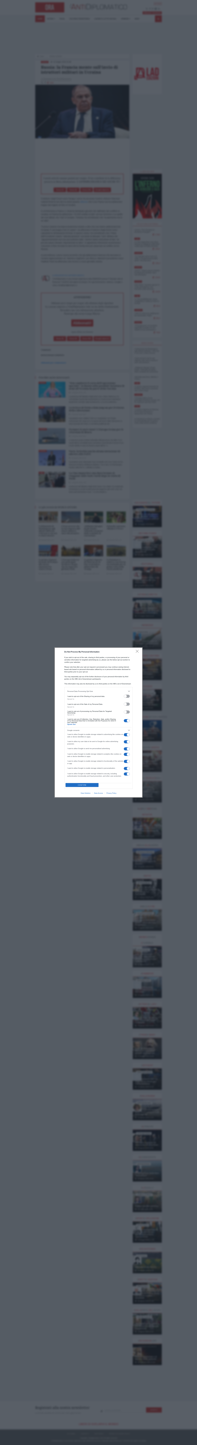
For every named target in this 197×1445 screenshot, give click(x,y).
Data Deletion (86, 793)
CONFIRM (82, 785)
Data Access (98, 793)
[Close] (138, 652)
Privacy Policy (111, 793)
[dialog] (98, 722)
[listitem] (98, 691)
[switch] (127, 696)
